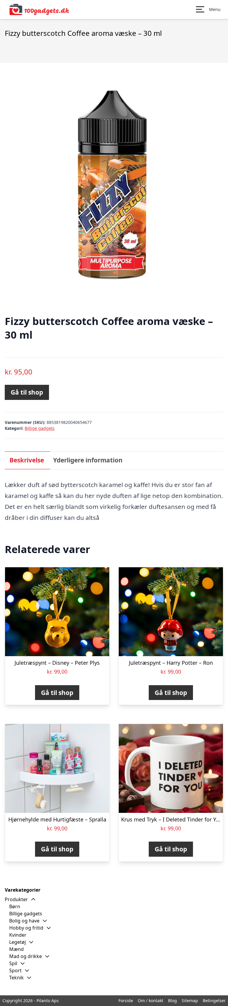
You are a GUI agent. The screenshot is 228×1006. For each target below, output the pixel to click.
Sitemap (190, 1000)
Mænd (16, 949)
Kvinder (17, 935)
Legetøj (17, 942)
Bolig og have (24, 920)
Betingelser (214, 1000)
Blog (172, 1000)
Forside (125, 1000)
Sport (15, 970)
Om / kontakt (150, 1000)
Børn (14, 906)
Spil (13, 963)
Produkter (16, 899)
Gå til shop (27, 392)
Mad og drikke (25, 956)
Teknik (16, 977)
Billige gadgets (40, 428)
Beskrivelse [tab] (27, 460)
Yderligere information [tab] (88, 460)
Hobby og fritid (26, 928)
